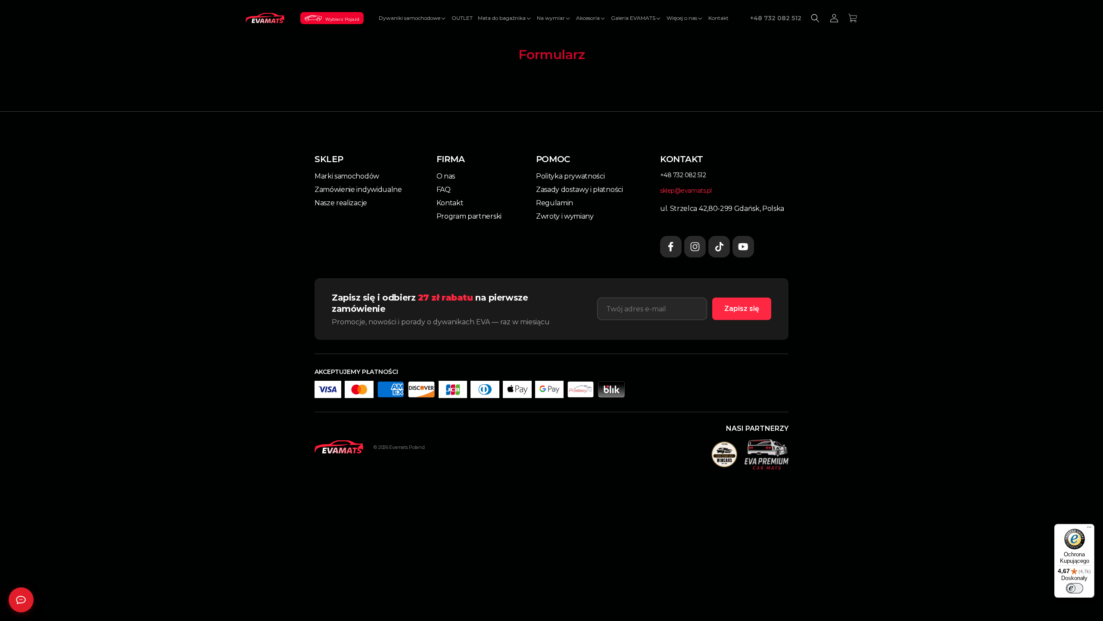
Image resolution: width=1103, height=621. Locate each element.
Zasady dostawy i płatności (579, 189)
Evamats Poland (406, 447)
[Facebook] (671, 246)
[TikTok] (719, 246)
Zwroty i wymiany (565, 216)
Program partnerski (469, 216)
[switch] (1074, 588)
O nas (445, 176)
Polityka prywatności (570, 176)
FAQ (443, 189)
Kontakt (450, 203)
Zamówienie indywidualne (358, 189)
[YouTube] (743, 246)
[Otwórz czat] (21, 599)
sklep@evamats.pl (686, 190)
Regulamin (554, 203)
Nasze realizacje (341, 203)
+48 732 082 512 (775, 18)
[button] (412, 18)
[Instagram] (695, 246)
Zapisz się (741, 308)
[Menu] (1089, 529)
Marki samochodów (347, 176)
